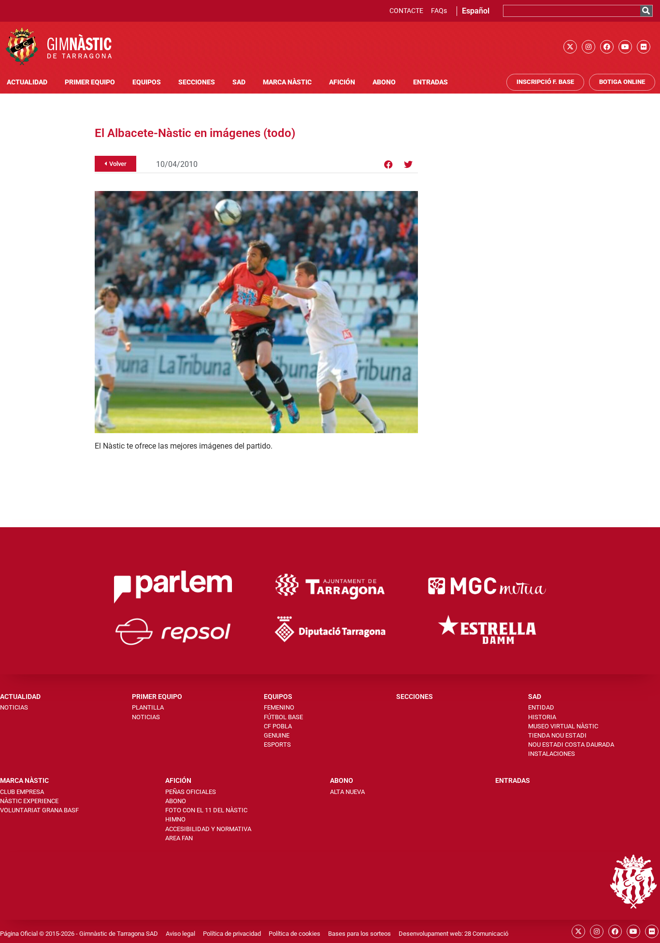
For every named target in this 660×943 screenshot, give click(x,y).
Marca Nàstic (287, 82)
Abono (384, 82)
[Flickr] (643, 47)
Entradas (430, 82)
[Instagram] (588, 47)
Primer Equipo (90, 82)
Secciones (196, 82)
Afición (342, 82)
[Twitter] (408, 164)
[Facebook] (607, 47)
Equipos (146, 82)
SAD (238, 82)
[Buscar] (646, 10)
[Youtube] (625, 47)
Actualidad (27, 82)
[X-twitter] (570, 47)
